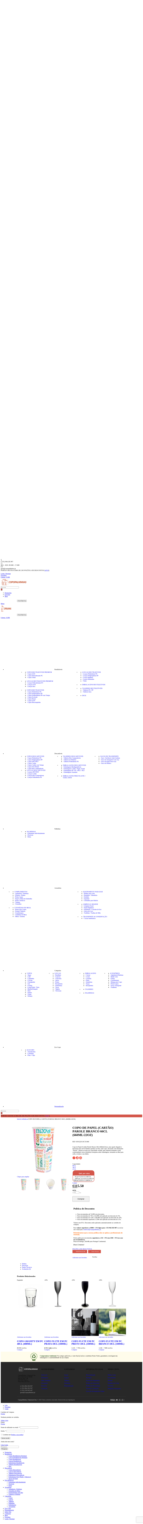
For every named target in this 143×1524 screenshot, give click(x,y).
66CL (74, 1166)
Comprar (81, 1199)
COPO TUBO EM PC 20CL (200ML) (110, 1342)
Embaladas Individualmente (17, 1482)
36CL (74, 1167)
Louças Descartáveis (15, 1471)
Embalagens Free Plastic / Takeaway (20, 1477)
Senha (3, 1431)
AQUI (47, 570)
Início (19, 1119)
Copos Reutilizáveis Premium (18, 1456)
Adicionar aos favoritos (79, 1257)
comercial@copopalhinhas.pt (92, 1229)
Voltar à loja (4, 1420)
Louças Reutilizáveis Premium (18, 1457)
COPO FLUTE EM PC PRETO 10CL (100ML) (56, 1342)
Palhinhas (11, 1503)
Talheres (11, 1501)
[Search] (1, 589)
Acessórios (12, 1506)
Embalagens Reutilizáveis (16, 1463)
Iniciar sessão (5, 1438)
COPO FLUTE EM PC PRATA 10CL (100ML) (28, 1342)
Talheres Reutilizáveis (15, 1464)
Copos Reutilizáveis (15, 1459)
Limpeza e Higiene (14, 1494)
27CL (74, 1169)
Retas (10, 1485)
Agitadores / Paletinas (15, 1489)
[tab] (74, 1264)
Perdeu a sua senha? (17, 1435)
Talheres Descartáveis (15, 1473)
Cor (22, 1119)
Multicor (25, 1119)
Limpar (74, 1183)
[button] (79, 1251)
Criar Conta (4, 1445)
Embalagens (12, 1505)
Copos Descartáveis (15, 1470)
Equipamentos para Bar (16, 1492)
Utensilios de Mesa (14, 1491)
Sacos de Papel (13, 1478)
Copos (11, 1498)
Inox (10, 1466)
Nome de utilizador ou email (10, 1427)
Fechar (3, 1414)
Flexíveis (11, 1484)
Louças (11, 1499)
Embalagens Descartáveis (16, 1475)
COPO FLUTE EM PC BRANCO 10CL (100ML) (84, 1342)
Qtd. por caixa (84, 1173)
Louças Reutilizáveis (15, 1461)
